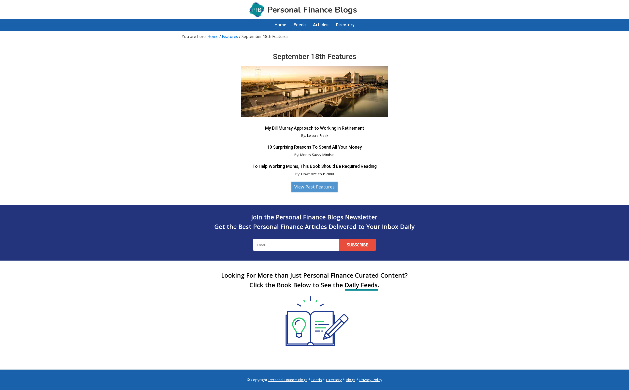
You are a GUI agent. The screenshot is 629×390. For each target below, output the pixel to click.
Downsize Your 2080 (317, 174)
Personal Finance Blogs (287, 379)
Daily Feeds (361, 285)
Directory (334, 379)
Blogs (350, 379)
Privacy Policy (370, 379)
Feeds (316, 379)
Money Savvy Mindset (317, 154)
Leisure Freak (317, 135)
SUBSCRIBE (357, 245)
